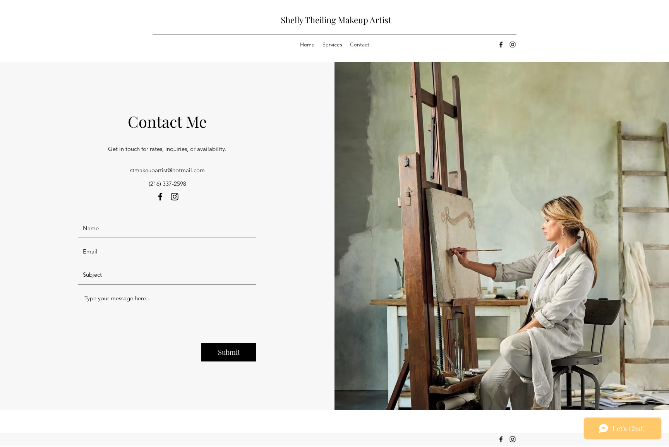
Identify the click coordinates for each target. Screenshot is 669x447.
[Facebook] (501, 44)
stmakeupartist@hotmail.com (167, 170)
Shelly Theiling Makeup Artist (336, 20)
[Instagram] (512, 44)
